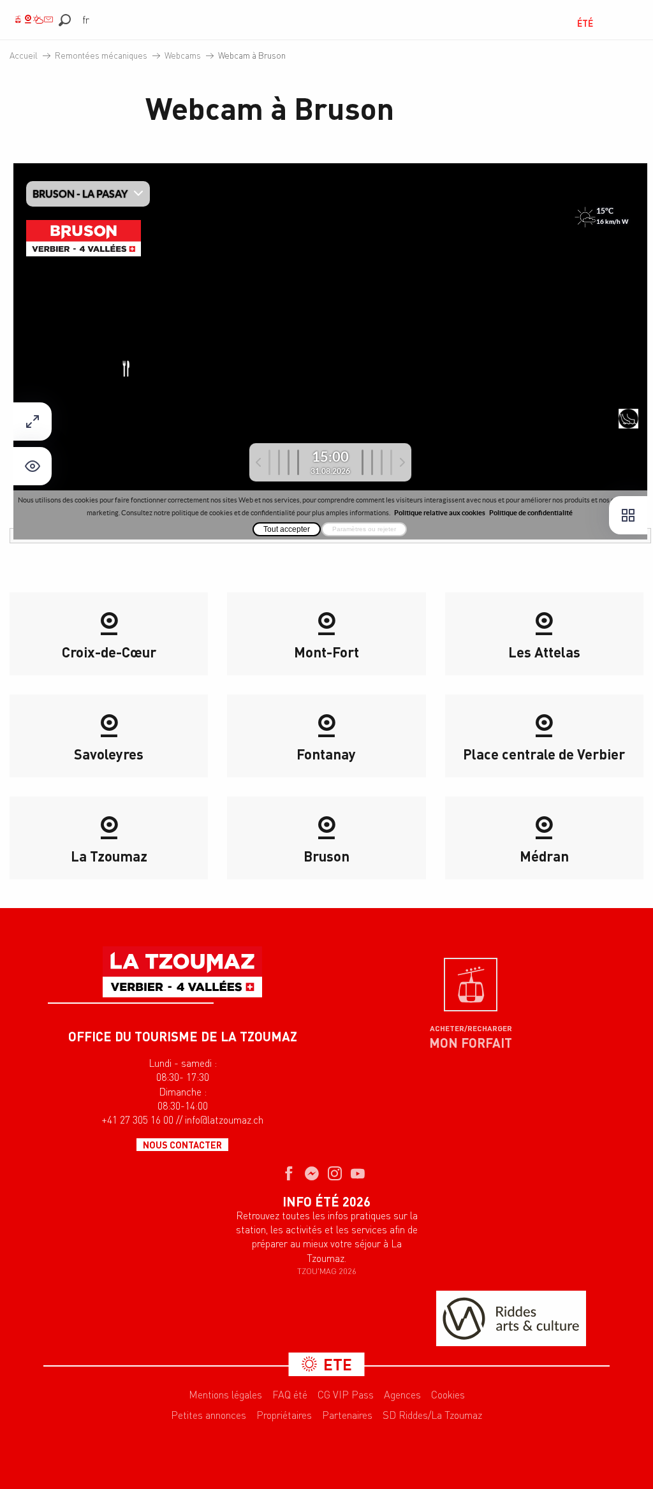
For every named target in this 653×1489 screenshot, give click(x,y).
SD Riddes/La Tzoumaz (432, 1415)
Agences (402, 1394)
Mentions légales (225, 1394)
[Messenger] (312, 1174)
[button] (65, 20)
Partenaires (347, 1415)
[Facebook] (289, 1174)
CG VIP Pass (346, 1394)
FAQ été (289, 1394)
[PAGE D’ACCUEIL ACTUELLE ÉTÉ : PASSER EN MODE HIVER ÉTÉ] (553, 23)
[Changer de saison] (557, 23)
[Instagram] (334, 1174)
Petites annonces (208, 1415)
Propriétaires (284, 1415)
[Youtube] (357, 1174)
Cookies (448, 1394)
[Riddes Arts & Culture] (511, 1318)
